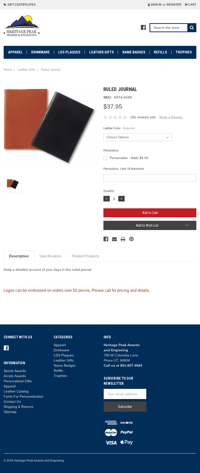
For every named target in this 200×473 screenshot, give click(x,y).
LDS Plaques (69, 52)
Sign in (155, 4)
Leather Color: (119, 128)
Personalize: (111, 150)
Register (174, 4)
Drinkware (40, 52)
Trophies (184, 52)
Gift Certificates (21, 4)
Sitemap (10, 412)
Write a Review (170, 117)
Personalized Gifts (18, 381)
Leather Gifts (101, 52)
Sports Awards (15, 371)
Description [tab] (19, 256)
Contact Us (12, 401)
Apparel (15, 52)
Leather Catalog (16, 391)
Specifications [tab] (50, 256)
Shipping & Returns (18, 407)
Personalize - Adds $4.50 (129, 158)
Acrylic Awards (15, 376)
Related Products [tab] (85, 256)
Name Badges (133, 52)
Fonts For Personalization (23, 396)
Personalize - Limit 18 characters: (124, 169)
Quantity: (109, 191)
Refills (160, 52)
